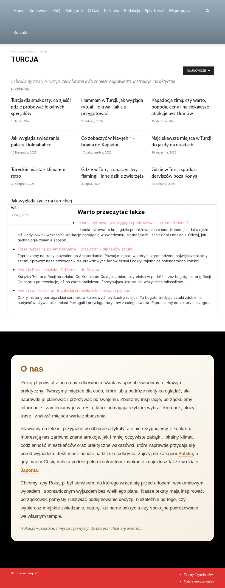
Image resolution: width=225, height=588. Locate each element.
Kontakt (20, 33)
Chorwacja (135, 70)
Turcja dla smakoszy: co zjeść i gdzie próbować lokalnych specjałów (41, 107)
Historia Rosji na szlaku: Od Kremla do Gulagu (58, 269)
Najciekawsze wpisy (199, 581)
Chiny (118, 70)
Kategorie (74, 11)
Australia (69, 70)
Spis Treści (154, 11)
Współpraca (179, 11)
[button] (207, 11)
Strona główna (22, 51)
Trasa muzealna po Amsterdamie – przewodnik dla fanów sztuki (75, 249)
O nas (93, 11)
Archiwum (38, 11)
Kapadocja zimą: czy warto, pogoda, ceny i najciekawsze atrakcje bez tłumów (180, 107)
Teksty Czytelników (198, 574)
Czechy (153, 70)
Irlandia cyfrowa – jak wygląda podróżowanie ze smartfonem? (133, 222)
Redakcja (132, 11)
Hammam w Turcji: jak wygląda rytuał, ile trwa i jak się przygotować (112, 107)
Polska (185, 453)
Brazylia (102, 70)
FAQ (56, 11)
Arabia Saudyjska (25, 70)
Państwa (111, 11)
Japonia (29, 470)
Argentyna (50, 70)
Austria (86, 70)
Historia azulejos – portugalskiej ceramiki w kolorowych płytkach (75, 290)
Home (18, 11)
